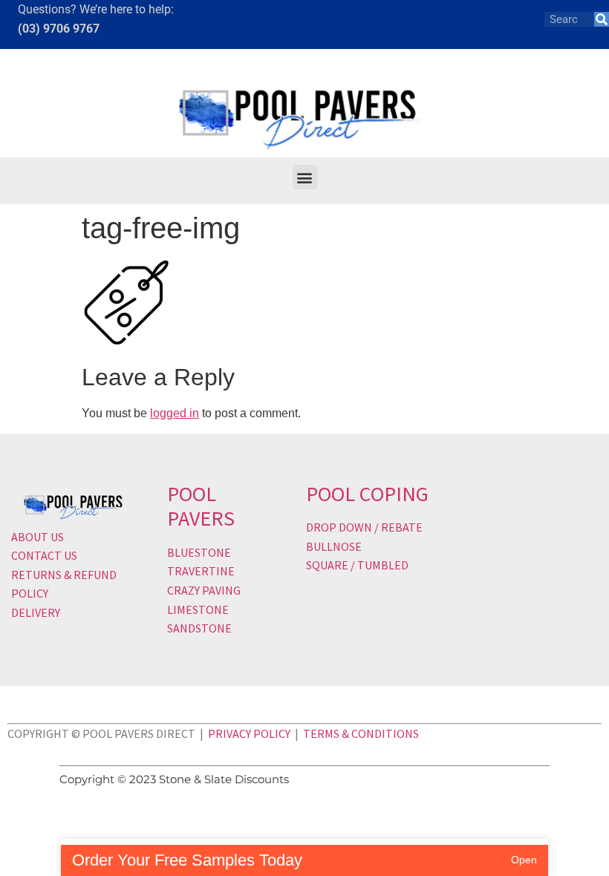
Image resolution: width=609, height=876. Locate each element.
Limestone (198, 609)
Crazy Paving (204, 590)
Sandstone (199, 628)
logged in (174, 413)
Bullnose (334, 546)
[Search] (601, 19)
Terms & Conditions (361, 733)
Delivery (35, 612)
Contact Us (44, 555)
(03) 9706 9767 (59, 29)
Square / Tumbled (357, 565)
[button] (305, 177)
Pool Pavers (201, 506)
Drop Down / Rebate (364, 527)
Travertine (201, 570)
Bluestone (199, 552)
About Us (37, 536)
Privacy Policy (249, 733)
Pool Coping (367, 493)
